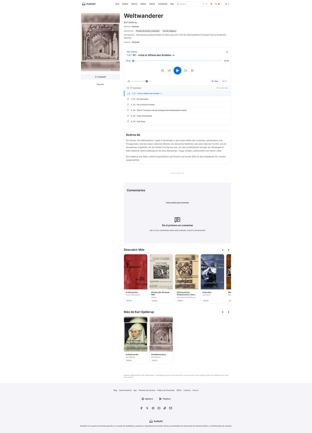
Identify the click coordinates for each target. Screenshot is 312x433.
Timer (216, 81)
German (135, 26)
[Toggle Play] (177, 70)
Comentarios (162, 4)
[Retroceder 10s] (169, 70)
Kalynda (127, 37)
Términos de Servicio (147, 390)
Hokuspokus (141, 35)
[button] (177, 93)
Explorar (125, 4)
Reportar (100, 84)
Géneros (134, 4)
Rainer (197, 35)
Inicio (117, 4)
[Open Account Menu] (227, 4)
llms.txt (195, 390)
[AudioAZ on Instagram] (153, 408)
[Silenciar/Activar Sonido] (129, 81)
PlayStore (167, 399)
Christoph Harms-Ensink (211, 35)
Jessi (171, 35)
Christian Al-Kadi (161, 35)
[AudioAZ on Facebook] (141, 408)
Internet (135, 42)
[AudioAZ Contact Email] (171, 408)
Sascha (190, 35)
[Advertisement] (177, 173)
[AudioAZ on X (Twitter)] (147, 408)
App (135, 390)
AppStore (149, 399)
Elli (224, 35)
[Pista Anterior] (162, 70)
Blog (172, 4)
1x (223, 81)
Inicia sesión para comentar (177, 203)
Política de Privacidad (166, 390)
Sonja (150, 35)
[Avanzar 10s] (185, 70)
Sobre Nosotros (125, 390)
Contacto (187, 390)
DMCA (178, 390)
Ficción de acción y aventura (147, 31)
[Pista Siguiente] (192, 70)
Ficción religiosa (169, 31)
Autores (152, 4)
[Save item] (227, 52)
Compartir (102, 77)
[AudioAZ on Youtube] (159, 408)
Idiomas (143, 4)
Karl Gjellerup (130, 22)
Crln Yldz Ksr (181, 35)
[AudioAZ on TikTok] (165, 408)
